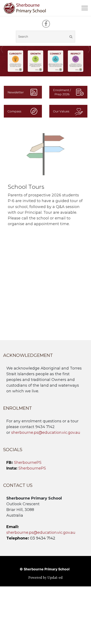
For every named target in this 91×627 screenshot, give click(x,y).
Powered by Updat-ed (45, 577)
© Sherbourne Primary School (44, 569)
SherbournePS (27, 462)
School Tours (26, 186)
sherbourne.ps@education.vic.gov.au (45, 432)
